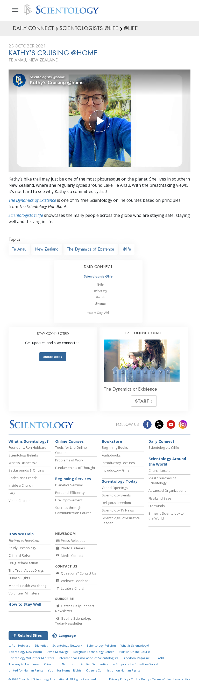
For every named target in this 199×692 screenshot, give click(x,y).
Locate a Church (73, 588)
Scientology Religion (101, 645)
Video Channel (20, 500)
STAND (159, 658)
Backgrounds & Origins (26, 470)
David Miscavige (58, 652)
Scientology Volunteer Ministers (31, 658)
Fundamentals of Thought (75, 467)
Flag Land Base (159, 498)
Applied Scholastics (94, 664)
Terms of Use (161, 679)
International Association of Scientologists (88, 658)
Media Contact (71, 555)
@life (127, 249)
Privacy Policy (118, 679)
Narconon (69, 664)
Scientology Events (116, 495)
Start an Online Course (135, 652)
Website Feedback (75, 580)
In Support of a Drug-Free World (135, 664)
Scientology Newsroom (25, 652)
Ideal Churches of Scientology (162, 480)
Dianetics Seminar (69, 485)
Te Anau (19, 249)
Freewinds (156, 505)
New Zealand (47, 249)
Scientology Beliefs (23, 455)
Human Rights (19, 578)
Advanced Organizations (167, 490)
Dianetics (41, 645)
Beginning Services (73, 478)
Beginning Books (115, 447)
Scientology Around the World (167, 461)
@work (100, 297)
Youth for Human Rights (64, 670)
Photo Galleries (72, 548)
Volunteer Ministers (24, 593)
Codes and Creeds (23, 477)
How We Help (21, 533)
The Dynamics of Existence (32, 200)
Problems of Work (69, 460)
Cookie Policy (140, 679)
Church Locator (160, 470)
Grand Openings (115, 487)
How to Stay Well (98, 312)
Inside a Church (21, 485)
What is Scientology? (29, 441)
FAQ (12, 493)
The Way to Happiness (24, 664)
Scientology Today (120, 481)
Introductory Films (115, 470)
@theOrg (100, 290)
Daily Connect (161, 441)
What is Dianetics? (23, 462)
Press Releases (72, 540)
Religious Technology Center (93, 652)
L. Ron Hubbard (19, 645)
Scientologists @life (98, 276)
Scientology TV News (118, 510)
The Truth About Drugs (26, 570)
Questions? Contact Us (78, 573)
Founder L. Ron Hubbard (27, 447)
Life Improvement (68, 500)
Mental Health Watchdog (27, 585)
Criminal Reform (21, 555)
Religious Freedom (116, 502)
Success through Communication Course (73, 510)
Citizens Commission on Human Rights (113, 670)
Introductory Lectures (118, 462)
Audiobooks (111, 455)
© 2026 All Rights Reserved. (53, 679)
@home (100, 303)
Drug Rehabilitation (23, 562)
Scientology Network (67, 645)
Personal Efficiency (69, 492)
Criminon (50, 664)
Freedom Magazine (136, 658)
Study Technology (22, 547)
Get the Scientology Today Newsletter (73, 621)
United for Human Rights (26, 670)
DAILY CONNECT (98, 266)
